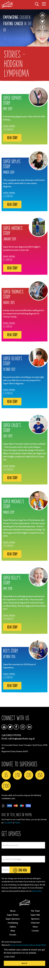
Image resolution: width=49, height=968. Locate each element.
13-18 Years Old (8, 129)
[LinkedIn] (29, 727)
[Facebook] (42, 27)
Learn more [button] (9, 956)
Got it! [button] (24, 963)
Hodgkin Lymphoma (9, 126)
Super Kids (35, 915)
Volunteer (35, 922)
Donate (12, 934)
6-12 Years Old (8, 196)
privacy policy (37, 891)
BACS (10, 823)
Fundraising (13, 922)
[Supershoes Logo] (9, 4)
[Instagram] (42, 35)
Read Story (12, 137)
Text (5, 823)
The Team (35, 911)
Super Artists (13, 915)
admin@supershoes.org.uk (21, 738)
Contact (35, 930)
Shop (12, 930)
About (13, 911)
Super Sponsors (13, 919)
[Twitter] (42, 21)
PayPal (17, 823)
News (35, 926)
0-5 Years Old (7, 259)
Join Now (22, 870)
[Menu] (44, 4)
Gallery (13, 926)
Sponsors (35, 919)
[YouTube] (42, 15)
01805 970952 (13, 735)
